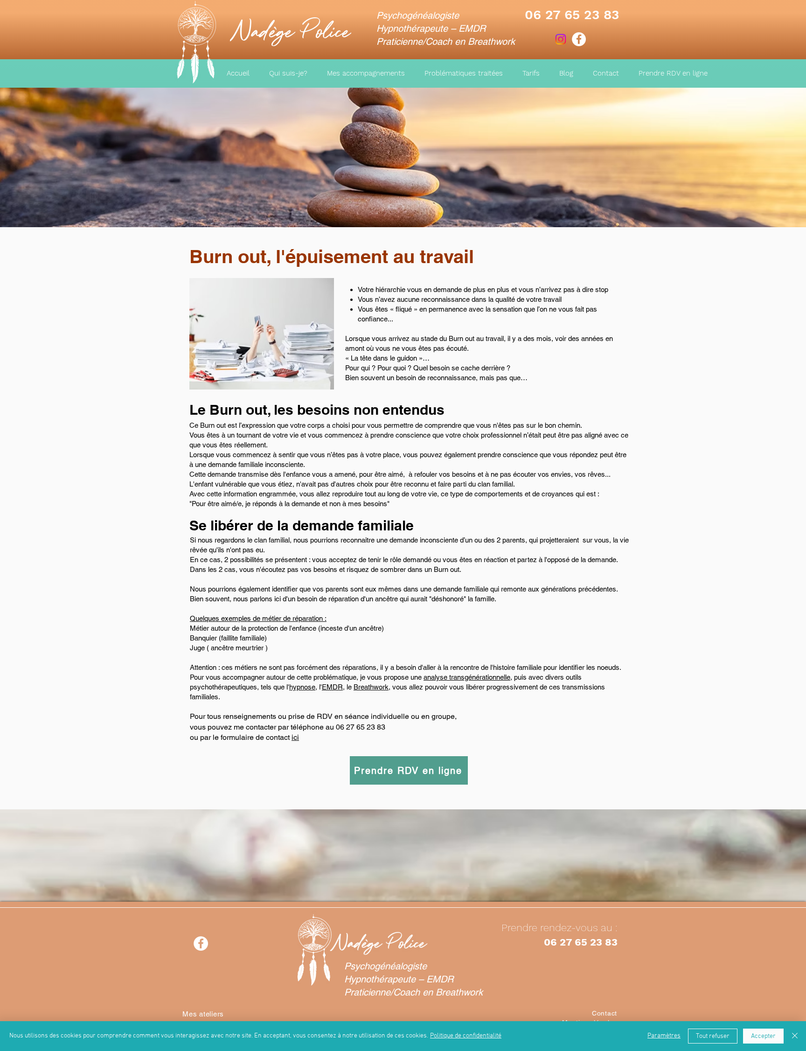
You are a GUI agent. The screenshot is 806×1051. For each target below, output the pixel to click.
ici (295, 737)
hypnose (302, 687)
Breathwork (371, 687)
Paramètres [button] (664, 1036)
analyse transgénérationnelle (467, 677)
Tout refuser (713, 1036)
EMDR (332, 687)
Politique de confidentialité (465, 1036)
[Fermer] (794, 1036)
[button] (464, 73)
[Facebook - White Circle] (579, 39)
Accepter (763, 1036)
